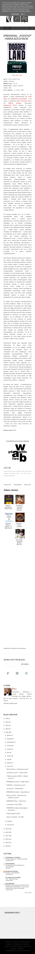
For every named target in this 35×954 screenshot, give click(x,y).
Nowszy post (7, 484)
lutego (8, 821)
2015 (7, 842)
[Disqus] (17, 571)
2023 (7, 722)
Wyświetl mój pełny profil (10, 703)
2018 (7, 832)
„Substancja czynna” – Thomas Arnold (17, 772)
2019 (7, 829)
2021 (7, 729)
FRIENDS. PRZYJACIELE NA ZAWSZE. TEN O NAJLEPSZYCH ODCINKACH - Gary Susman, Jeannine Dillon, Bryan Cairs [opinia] (17, 887)
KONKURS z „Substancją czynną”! (16, 785)
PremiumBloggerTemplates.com (17, 950)
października (10, 742)
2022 (7, 725)
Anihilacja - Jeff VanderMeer (13, 873)
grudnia (9, 735)
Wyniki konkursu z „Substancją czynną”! (17, 769)
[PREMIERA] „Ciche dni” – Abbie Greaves (18, 781)
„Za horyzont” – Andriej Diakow (15, 788)
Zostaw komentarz (9, 475)
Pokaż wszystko (28, 892)
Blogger (25, 944)
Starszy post (27, 484)
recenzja (12, 473)
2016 (7, 839)
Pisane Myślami (10, 863)
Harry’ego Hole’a (26, 101)
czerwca (9, 756)
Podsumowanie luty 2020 (13, 813)
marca (8, 766)
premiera (6, 473)
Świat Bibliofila (10, 883)
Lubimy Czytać (18, 75)
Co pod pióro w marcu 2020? (14, 804)
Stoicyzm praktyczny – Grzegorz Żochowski (16, 859)
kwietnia (9, 763)
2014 (7, 846)
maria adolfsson (26, 471)
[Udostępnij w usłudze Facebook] (10, 468)
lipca (8, 752)
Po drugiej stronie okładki (13, 877)
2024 (7, 718)
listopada (9, 738)
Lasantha (20, 948)
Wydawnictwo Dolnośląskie (19, 98)
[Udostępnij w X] (8, 468)
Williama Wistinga (14, 103)
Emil (29, 473)
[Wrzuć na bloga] (6, 468)
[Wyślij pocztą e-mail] (4, 468)
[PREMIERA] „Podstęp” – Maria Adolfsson (18, 37)
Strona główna (17, 484)
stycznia (9, 824)
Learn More (15, 14)
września (9, 745)
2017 (7, 835)
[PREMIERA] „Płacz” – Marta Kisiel (16, 801)
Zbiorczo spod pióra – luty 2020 (15, 817)
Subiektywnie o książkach (13, 857)
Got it (23, 14)
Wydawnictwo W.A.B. (10, 105)
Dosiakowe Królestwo (12, 871)
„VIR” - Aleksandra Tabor (12, 879)
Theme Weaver (17, 946)
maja (8, 759)
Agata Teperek (16, 471)
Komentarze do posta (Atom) (18, 648)
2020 (7, 732)
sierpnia (9, 749)
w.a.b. (17, 473)
